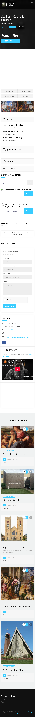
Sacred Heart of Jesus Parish (15, 454)
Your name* (6, 258)
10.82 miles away (9, 450)
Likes (5, 27)
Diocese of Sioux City (12, 500)
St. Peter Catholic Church (14, 670)
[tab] (17, 119)
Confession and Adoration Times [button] (14, 150)
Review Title (6, 273)
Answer (28, 194)
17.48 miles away (9, 666)
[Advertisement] (17, 67)
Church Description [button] (12, 161)
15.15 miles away (9, 603)
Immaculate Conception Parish (17, 606)
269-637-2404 (9, 330)
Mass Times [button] (9, 119)
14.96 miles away (9, 544)
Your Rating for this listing (11, 251)
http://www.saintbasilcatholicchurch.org (17, 337)
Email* (12, 266)
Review (5, 281)
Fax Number (9, 333)
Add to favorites (16, 30)
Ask (30, 183)
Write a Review (10, 96)
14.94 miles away (9, 496)
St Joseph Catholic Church (14, 547)
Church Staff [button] (10, 169)
